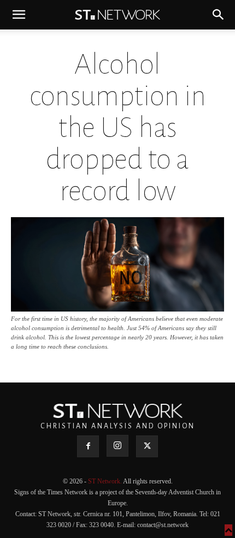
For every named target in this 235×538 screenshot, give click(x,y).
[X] (147, 446)
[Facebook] (88, 446)
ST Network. (105, 481)
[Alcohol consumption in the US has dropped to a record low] (117, 308)
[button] (18, 14)
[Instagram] (117, 446)
